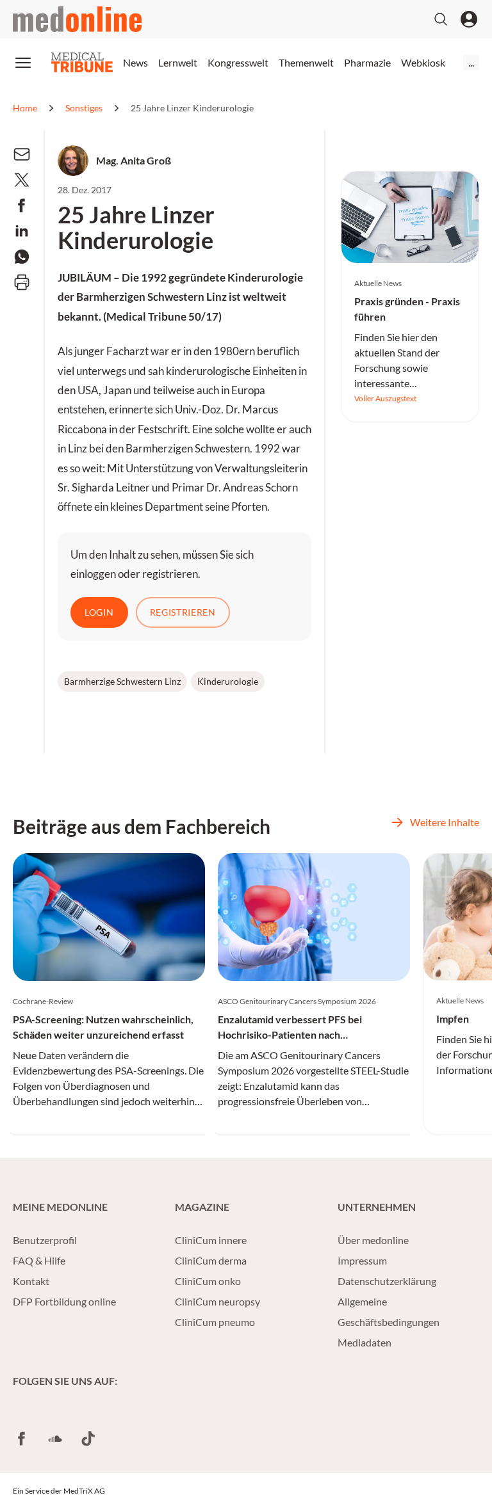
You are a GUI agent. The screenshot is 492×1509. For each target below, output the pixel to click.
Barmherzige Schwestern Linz (122, 681)
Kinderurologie (227, 681)
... (471, 62)
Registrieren (183, 612)
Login (99, 612)
